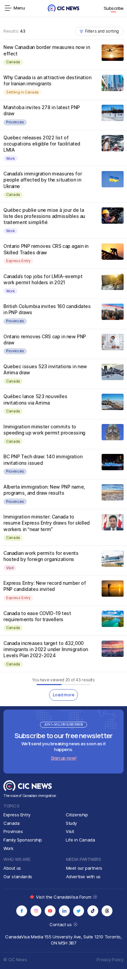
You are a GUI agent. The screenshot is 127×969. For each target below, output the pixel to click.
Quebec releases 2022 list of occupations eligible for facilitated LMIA (41, 144)
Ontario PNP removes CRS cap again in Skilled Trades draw (45, 249)
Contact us (61, 924)
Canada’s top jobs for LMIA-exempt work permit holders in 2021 (42, 279)
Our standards (17, 876)
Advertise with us (83, 876)
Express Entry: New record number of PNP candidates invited (44, 586)
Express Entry (18, 260)
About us (12, 868)
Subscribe (114, 8)
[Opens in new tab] (21, 910)
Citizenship (77, 814)
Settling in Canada (22, 92)
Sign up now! (63, 758)
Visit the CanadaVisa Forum (64, 897)
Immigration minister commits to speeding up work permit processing (44, 430)
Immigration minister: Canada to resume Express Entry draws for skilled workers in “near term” (46, 523)
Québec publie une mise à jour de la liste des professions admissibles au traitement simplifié (44, 216)
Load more (64, 694)
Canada (13, 62)
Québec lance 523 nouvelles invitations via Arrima (35, 399)
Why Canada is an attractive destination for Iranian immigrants (47, 80)
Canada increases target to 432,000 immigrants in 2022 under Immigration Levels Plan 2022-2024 (45, 649)
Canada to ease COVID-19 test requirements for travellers (37, 616)
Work (10, 158)
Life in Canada (80, 840)
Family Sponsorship (22, 840)
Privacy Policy (110, 959)
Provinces (15, 122)
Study (71, 823)
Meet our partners (84, 868)
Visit (10, 567)
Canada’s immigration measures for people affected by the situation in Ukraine (42, 180)
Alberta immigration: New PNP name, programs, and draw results (44, 490)
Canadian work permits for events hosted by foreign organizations (41, 556)
